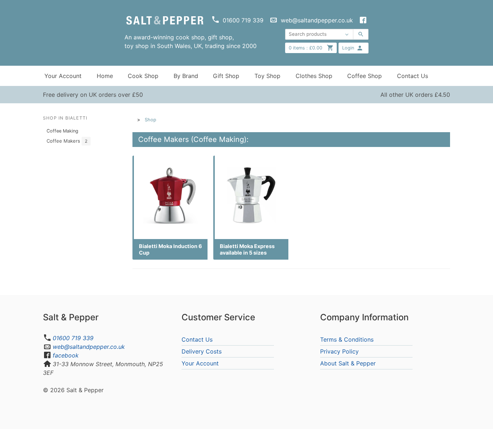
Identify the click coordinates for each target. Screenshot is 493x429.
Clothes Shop (314, 75)
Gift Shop (226, 75)
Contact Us (412, 75)
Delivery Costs (202, 351)
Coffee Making (62, 131)
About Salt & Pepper (348, 363)
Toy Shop (267, 75)
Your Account (63, 75)
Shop (150, 119)
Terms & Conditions (347, 339)
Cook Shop (143, 75)
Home (105, 75)
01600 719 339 (73, 338)
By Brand (186, 75)
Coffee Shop (364, 75)
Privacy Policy (339, 351)
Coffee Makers (67, 141)
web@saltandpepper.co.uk (89, 346)
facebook (66, 355)
